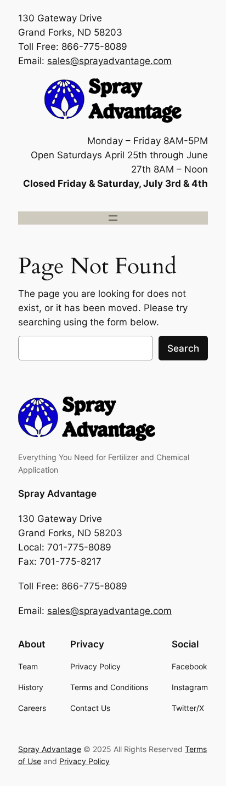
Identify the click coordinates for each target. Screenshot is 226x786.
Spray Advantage (57, 493)
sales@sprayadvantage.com (109, 60)
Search (183, 348)
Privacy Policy (84, 761)
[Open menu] (113, 218)
